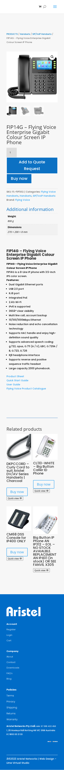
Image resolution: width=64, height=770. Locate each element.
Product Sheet (15, 376)
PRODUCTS (12, 34)
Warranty (12, 719)
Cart (8, 640)
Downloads (12, 667)
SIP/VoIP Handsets (42, 34)
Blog (8, 678)
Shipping (11, 707)
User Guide (13, 384)
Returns (11, 713)
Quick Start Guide (17, 380)
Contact (10, 662)
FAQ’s (9, 673)
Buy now (19, 178)
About (9, 656)
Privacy (10, 701)
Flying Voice (22, 200)
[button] (52, 57)
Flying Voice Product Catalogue (26, 388)
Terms (10, 695)
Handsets (25, 34)
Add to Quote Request (32, 165)
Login (9, 635)
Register (11, 629)
